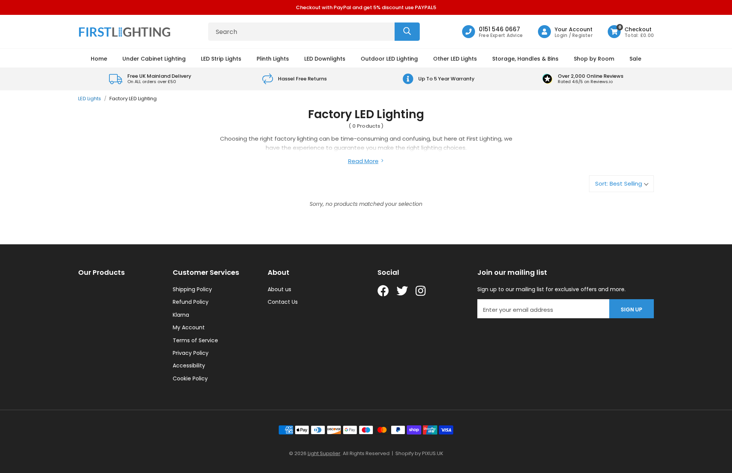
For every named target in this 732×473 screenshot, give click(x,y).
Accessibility (189, 365)
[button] (631, 31)
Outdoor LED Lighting (389, 59)
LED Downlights (324, 59)
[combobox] (314, 31)
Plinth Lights (273, 59)
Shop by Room (594, 59)
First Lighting (125, 31)
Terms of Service (195, 340)
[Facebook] (383, 291)
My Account (189, 327)
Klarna (181, 315)
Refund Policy (191, 302)
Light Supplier (324, 453)
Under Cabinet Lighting (154, 59)
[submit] (407, 31)
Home (99, 59)
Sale (635, 59)
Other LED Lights (455, 59)
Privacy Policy (191, 353)
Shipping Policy (192, 289)
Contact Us (283, 302)
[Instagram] (421, 291)
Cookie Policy (190, 378)
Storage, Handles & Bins (525, 59)
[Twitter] (402, 291)
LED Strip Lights (221, 59)
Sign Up (631, 309)
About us (279, 289)
